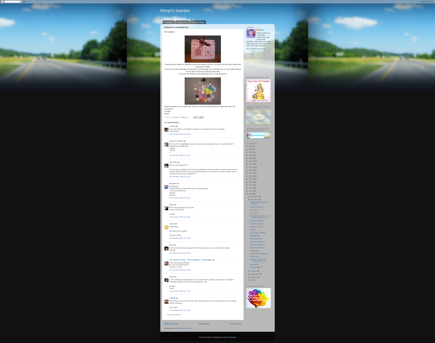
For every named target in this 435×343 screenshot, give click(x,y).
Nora (171, 245)
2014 (251, 182)
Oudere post (235, 323)
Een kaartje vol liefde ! (258, 233)
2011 (251, 191)
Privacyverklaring (197, 22)
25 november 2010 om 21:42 (179, 155)
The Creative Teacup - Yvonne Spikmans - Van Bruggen (190, 260)
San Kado (173, 162)
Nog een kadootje (256, 221)
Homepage (169, 22)
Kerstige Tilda (255, 236)
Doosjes (253, 230)
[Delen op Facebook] (200, 117)
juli (252, 280)
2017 (251, 173)
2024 (251, 152)
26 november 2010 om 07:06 (179, 238)
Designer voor (182, 22)
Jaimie (171, 224)
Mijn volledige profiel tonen (256, 49)
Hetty (171, 205)
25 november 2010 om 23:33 (179, 217)
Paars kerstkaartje (256, 247)
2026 (251, 146)
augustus (254, 277)
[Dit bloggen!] (196, 117)
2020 (251, 164)
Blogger (233, 337)
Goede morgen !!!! (256, 207)
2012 (251, 188)
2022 (251, 158)
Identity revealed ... (257, 227)
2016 (251, 176)
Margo (261, 30)
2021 (251, 161)
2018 (251, 170)
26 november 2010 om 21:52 (179, 310)
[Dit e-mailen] (194, 117)
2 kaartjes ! (254, 210)
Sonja (171, 277)
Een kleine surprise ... (258, 224)
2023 (251, 155)
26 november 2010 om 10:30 (179, 253)
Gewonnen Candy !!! (257, 244)
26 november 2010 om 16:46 (179, 270)
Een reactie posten (174, 315)
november (254, 199)
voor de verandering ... (258, 242)
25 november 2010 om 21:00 (179, 134)
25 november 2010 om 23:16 (179, 198)
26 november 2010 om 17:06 (179, 291)
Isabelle (172, 298)
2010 (251, 194)
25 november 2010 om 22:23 (179, 176)
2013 (251, 185)
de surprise (254, 213)
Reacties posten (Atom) (183, 328)
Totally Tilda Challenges (258, 253)
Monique (172, 183)
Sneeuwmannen (256, 238)
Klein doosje (254, 256)
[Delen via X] (198, 117)
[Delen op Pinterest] (203, 117)
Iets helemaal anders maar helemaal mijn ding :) (259, 217)
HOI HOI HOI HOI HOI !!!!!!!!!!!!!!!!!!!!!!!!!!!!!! (258, 260)
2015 (251, 179)
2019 (251, 167)
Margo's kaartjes (175, 10)
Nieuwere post (171, 323)
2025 (251, 149)
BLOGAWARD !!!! (256, 267)
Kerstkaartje (254, 250)
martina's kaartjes (176, 141)
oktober (254, 271)
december (254, 196)
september (255, 274)
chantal (172, 126)
